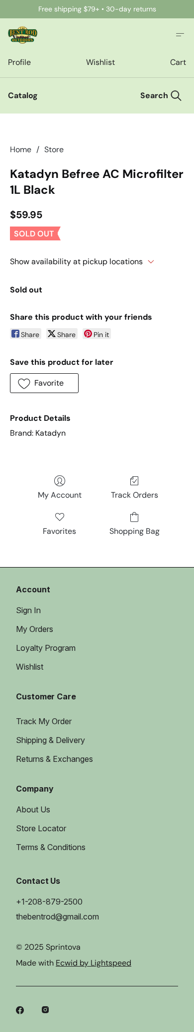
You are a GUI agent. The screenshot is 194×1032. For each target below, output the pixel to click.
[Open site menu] (180, 35)
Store (54, 149)
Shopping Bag (134, 531)
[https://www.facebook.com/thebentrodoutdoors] (21, 1011)
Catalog (23, 95)
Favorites (59, 531)
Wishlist (100, 62)
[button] (44, 383)
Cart (178, 62)
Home (20, 149)
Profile (19, 62)
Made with (73, 963)
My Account (60, 495)
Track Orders (134, 495)
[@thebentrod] (47, 1011)
